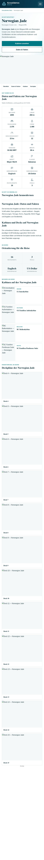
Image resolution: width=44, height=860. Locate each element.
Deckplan (33, 86)
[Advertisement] (22, 789)
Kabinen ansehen (22, 43)
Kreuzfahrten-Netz (7, 10)
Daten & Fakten (22, 50)
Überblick (6, 86)
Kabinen (25, 86)
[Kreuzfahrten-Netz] (15, 3)
